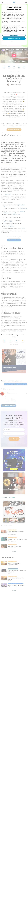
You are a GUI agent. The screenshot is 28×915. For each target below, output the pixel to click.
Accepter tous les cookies (14, 38)
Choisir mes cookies (14, 35)
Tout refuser (14, 41)
